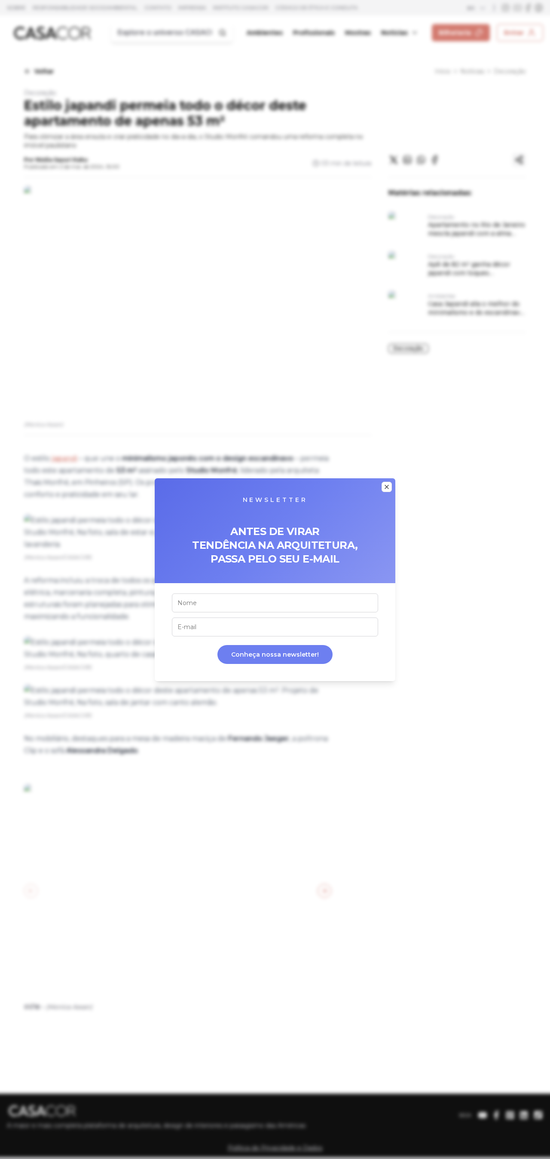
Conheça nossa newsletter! (275, 654)
